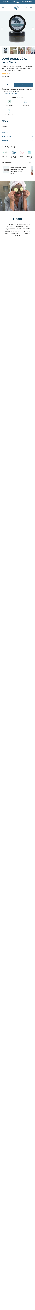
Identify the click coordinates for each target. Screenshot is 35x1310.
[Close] (33, 2)
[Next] (33, 28)
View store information (11, 93)
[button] (31, 7)
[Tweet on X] (8, 146)
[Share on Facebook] (11, 146)
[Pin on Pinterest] (14, 146)
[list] (17, 28)
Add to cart (23, 85)
